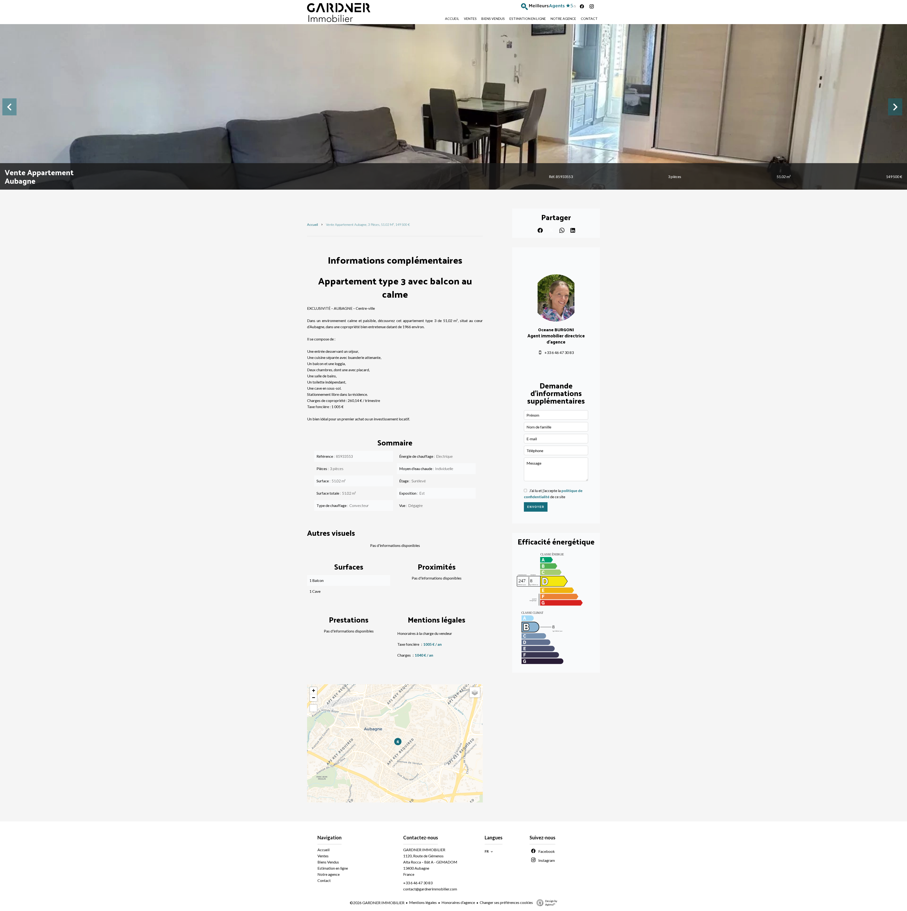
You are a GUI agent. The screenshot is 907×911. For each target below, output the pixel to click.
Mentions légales (423, 902)
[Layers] (475, 692)
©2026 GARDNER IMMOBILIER (377, 902)
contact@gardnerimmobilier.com (430, 889)
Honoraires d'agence (458, 902)
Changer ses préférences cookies (506, 902)
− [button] (313, 698)
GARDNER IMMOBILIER (424, 849)
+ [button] (313, 690)
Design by (551, 902)
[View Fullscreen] (313, 708)
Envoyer (535, 507)
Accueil (312, 224)
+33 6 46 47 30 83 (559, 352)
